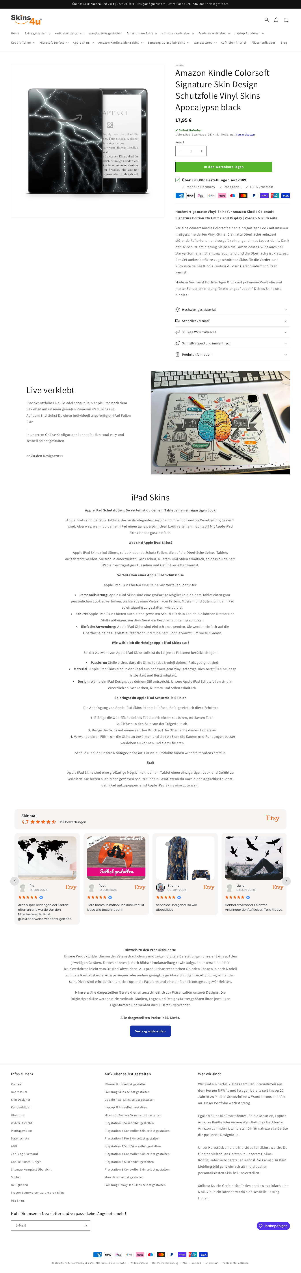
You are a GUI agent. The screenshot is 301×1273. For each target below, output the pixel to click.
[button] (37, 33)
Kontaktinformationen (236, 1262)
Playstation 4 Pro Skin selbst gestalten (132, 1138)
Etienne (173, 885)
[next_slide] (286, 881)
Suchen (16, 1177)
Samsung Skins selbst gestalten (127, 1092)
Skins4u (65, 1262)
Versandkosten (245, 135)
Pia (32, 885)
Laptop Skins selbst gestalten (126, 1107)
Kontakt (16, 1084)
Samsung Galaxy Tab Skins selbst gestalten (135, 1185)
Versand (196, 1262)
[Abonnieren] (85, 1226)
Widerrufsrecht (21, 1123)
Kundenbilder (21, 1107)
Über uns (17, 1115)
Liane (240, 885)
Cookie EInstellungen (26, 1161)
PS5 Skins (17, 1200)
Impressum (19, 1092)
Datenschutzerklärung (165, 1262)
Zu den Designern (45, 455)
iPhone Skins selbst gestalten (126, 1084)
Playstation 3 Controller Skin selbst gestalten (137, 1169)
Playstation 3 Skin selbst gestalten (129, 1161)
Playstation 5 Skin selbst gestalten (129, 1123)
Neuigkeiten (19, 1185)
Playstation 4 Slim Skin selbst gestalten (133, 1146)
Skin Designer (20, 1100)
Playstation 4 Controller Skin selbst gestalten (137, 1154)
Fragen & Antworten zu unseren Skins (38, 1193)
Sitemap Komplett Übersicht (31, 1169)
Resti (102, 885)
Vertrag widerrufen (150, 1031)
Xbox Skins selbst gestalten (124, 1177)
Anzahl (179, 142)
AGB (14, 1146)
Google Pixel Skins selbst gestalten (130, 1100)
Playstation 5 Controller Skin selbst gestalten (137, 1130)
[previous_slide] (14, 881)
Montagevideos (22, 1130)
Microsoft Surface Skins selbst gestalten (133, 1115)
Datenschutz (20, 1138)
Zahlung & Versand (24, 1154)
